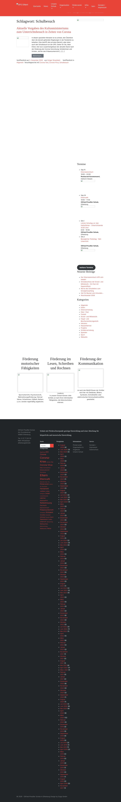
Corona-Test (44, 62)
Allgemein (20, 62)
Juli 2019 (63, 743)
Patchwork (43, 505)
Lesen (47, 493)
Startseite (37, 6)
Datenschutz (93, 449)
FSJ (49, 482)
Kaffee (47, 491)
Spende (48, 517)
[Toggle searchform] (111, 6)
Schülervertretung (87, 330)
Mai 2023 (63, 593)
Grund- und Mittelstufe (89, 317)
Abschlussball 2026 (88, 295)
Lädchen (43, 498)
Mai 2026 (63, 452)
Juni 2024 (63, 543)
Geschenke (44, 486)
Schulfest (42, 515)
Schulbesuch (64, 62)
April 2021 (63, 668)
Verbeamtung (50, 521)
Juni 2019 (63, 745)
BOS (47, 452)
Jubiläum (42, 491)
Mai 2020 (63, 708)
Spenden (84, 332)
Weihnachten (44, 524)
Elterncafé (84, 197)
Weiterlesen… (37, 56)
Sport (83, 335)
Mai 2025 (63, 499)
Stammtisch (44, 519)
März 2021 (64, 670)
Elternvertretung (87, 310)
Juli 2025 (63, 495)
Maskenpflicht (44, 500)
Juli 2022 (63, 627)
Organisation (64, 5)
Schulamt (49, 512)
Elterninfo (42, 482)
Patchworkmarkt (44, 507)
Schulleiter (48, 515)
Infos (86, 5)
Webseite (84, 337)
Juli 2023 (63, 588)
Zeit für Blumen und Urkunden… (92, 293)
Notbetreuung (46, 503)
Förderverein (77, 5)
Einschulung (43, 472)
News (46, 6)
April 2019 (63, 749)
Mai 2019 (63, 747)
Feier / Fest (85, 312)
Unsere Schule (54, 5)
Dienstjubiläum (46, 467)
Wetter (49, 528)
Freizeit (83, 314)
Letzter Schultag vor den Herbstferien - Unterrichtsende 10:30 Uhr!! (92, 225)
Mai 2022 (63, 631)
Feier (46, 482)
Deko (41, 467)
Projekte (84, 328)
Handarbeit (44, 489)
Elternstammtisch (87, 172)
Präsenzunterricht (46, 510)
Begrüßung (42, 452)
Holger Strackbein (53, 60)
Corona (43, 454)
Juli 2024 (63, 540)
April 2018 (63, 783)
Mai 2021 (63, 665)
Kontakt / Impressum (102, 6)
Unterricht (43, 521)
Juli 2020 (63, 704)
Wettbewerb (43, 528)
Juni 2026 (63, 449)
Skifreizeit (42, 517)
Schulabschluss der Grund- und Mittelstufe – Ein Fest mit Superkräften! (92, 284)
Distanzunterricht (44, 470)
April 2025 (64, 502)
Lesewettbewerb (44, 496)
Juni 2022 (63, 629)
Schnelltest (42, 512)
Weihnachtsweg (44, 526)
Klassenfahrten (86, 326)
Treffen (50, 519)
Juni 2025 (63, 497)
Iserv (93, 6)
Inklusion (84, 323)
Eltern (83, 307)
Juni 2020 (63, 706)
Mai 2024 (63, 545)
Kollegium (42, 493)
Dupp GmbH (62, 796)
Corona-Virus (54, 62)
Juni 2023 (63, 590)
